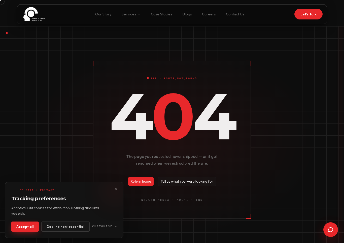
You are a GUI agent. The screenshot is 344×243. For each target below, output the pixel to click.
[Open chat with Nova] (330, 229)
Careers (209, 14)
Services (129, 14)
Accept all (25, 226)
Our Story (103, 14)
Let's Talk (308, 14)
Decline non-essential (65, 226)
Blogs (187, 14)
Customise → (104, 226)
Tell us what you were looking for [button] (187, 181)
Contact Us (235, 14)
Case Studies (161, 14)
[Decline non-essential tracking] (116, 189)
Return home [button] (141, 181)
